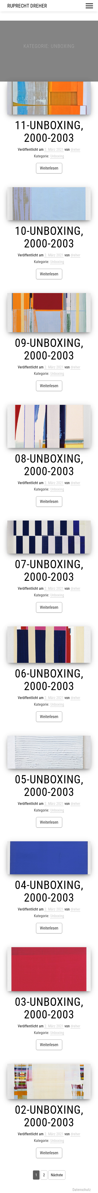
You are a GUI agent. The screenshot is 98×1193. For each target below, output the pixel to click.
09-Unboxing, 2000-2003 (49, 349)
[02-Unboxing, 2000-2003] (49, 1081)
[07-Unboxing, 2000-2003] (49, 537)
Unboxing (57, 156)
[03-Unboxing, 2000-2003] (49, 969)
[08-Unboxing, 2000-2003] (49, 426)
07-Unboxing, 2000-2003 (49, 571)
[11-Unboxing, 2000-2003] (49, 98)
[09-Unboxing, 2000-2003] (49, 312)
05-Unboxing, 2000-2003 (49, 786)
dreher (75, 149)
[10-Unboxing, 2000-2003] (49, 203)
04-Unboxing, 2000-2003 (49, 891)
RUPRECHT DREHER (27, 6)
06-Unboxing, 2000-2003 (49, 680)
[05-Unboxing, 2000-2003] (49, 752)
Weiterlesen (49, 168)
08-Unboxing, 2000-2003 (49, 465)
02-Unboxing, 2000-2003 (49, 1116)
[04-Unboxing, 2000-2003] (49, 857)
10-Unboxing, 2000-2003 (49, 237)
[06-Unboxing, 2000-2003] (49, 644)
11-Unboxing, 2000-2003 (49, 132)
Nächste (57, 1175)
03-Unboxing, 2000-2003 (49, 1008)
